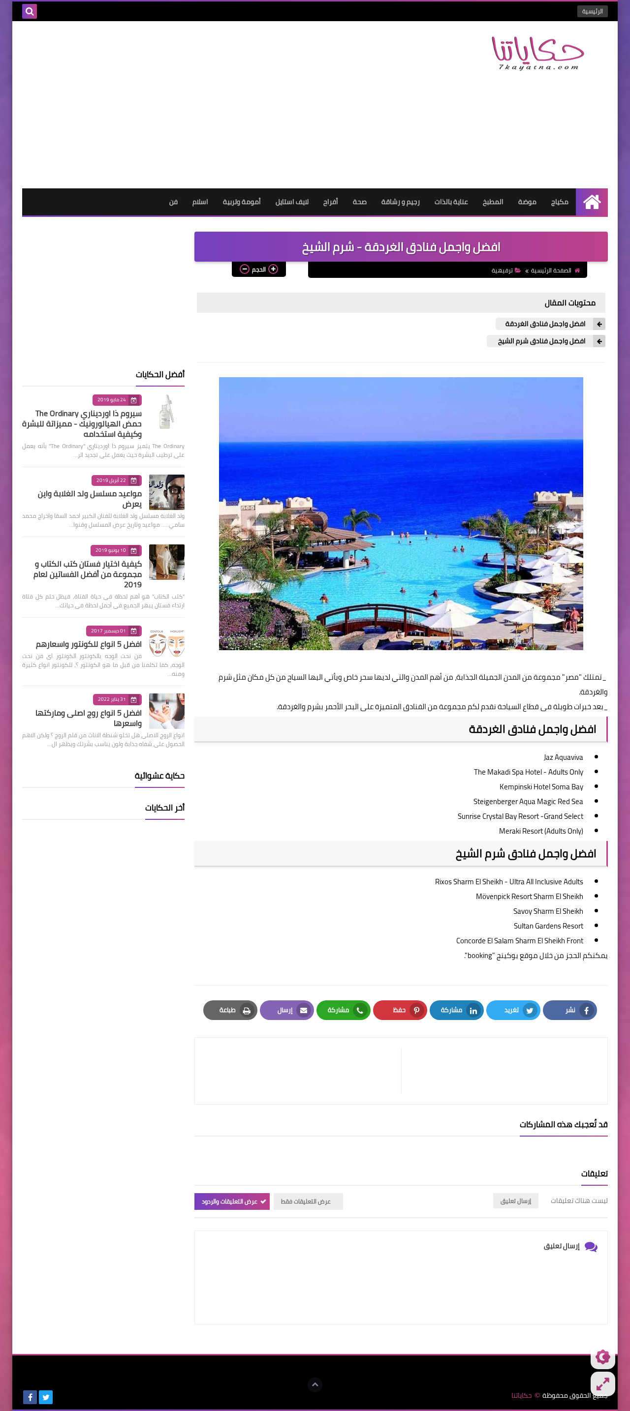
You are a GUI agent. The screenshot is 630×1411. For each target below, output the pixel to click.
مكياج (559, 201)
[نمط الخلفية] (603, 1384)
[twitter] (46, 1397)
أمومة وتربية (242, 201)
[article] (303, 1071)
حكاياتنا (521, 1395)
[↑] (315, 1385)
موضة (527, 201)
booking (480, 955)
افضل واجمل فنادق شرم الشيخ (541, 341)
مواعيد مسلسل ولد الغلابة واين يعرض (90, 498)
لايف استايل (292, 201)
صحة (360, 201)
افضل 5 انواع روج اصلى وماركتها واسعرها (88, 717)
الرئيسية (592, 11)
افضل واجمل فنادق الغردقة (545, 324)
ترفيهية (502, 270)
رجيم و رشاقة (400, 201)
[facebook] (30, 1397)
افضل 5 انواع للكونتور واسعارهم (89, 643)
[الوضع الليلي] (603, 1357)
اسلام (200, 201)
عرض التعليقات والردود (229, 1201)
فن (173, 201)
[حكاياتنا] (536, 53)
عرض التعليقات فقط (306, 1201)
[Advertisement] (201, 105)
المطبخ (493, 201)
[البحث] (29, 11)
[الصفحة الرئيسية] (592, 201)
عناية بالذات (451, 201)
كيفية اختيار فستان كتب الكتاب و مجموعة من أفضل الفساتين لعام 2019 (87, 574)
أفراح (330, 201)
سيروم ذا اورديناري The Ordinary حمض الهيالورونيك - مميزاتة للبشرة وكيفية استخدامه (82, 423)
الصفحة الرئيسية (551, 270)
